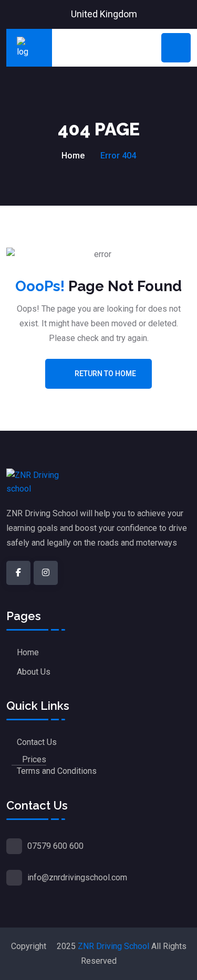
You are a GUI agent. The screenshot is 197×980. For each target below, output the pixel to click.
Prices (34, 759)
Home (73, 156)
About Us (33, 672)
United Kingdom (104, 13)
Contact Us (37, 742)
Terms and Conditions (57, 771)
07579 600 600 (55, 846)
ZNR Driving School (113, 946)
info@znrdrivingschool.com (77, 877)
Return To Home (105, 373)
